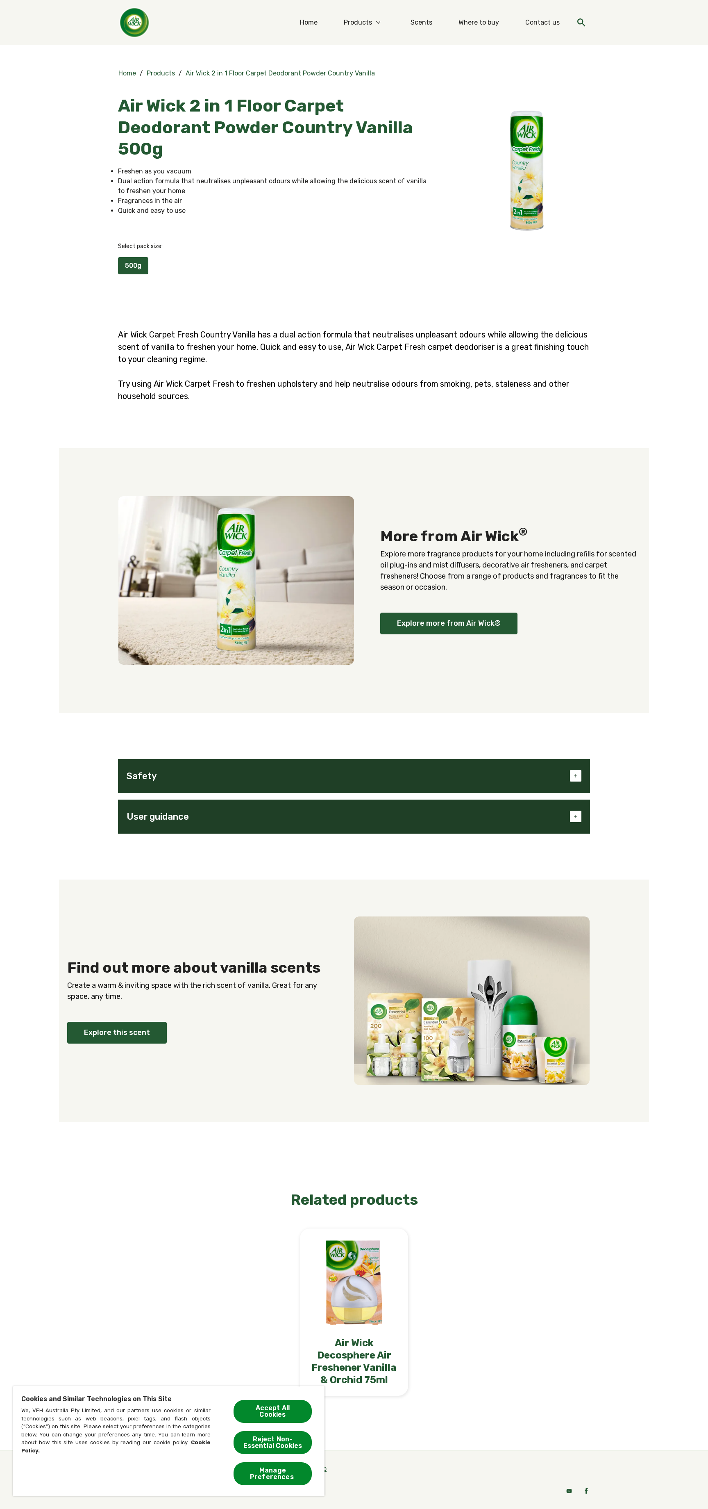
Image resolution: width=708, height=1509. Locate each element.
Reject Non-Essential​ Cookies (272, 1442)
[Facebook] (586, 1491)
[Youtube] (569, 1491)
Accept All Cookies (273, 1411)
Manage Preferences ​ (272, 1473)
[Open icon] (581, 22)
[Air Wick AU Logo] (125, 22)
